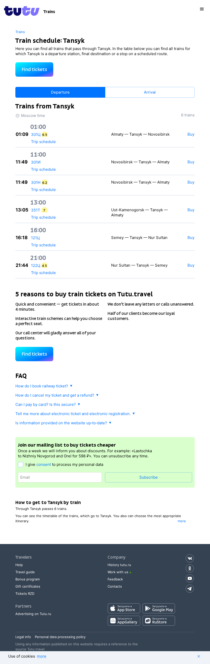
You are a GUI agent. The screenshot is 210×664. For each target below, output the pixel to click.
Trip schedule (43, 141)
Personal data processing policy (60, 637)
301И (35, 162)
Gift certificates (27, 586)
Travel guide (25, 572)
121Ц (35, 237)
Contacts (115, 586)
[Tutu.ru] (21, 11)
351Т (35, 210)
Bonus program (27, 579)
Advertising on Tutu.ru (33, 614)
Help (19, 565)
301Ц (35, 134)
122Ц (35, 265)
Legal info (23, 637)
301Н (35, 182)
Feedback (115, 579)
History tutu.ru (119, 565)
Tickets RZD (24, 593)
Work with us (118, 572)
